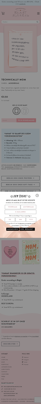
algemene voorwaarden (25, 223)
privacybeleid (15, 225)
